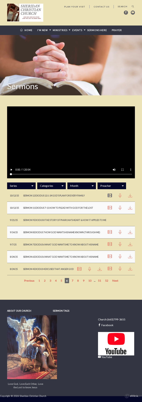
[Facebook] (126, 13)
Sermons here (97, 30)
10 (89, 280)
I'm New (42, 30)
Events (77, 30)
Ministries (60, 30)
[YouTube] (133, 13)
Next (115, 280)
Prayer (117, 30)
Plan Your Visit (74, 6)
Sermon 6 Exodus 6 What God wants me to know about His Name (61, 256)
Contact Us (101, 6)
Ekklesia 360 (133, 396)
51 (99, 280)
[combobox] (21, 185)
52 (106, 280)
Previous (29, 280)
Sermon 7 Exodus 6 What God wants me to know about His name (61, 244)
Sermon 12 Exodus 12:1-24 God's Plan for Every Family (54, 195)
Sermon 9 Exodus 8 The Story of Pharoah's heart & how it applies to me (64, 220)
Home (29, 30)
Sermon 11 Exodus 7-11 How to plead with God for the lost (58, 207)
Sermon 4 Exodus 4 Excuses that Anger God (48, 269)
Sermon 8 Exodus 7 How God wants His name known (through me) (61, 232)
